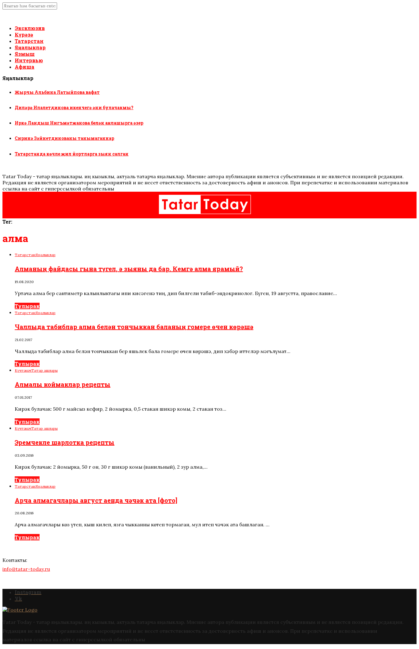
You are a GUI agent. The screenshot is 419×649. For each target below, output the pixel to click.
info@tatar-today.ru (26, 569)
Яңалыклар (30, 47)
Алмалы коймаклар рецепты (62, 384)
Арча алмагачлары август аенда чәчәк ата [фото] (96, 500)
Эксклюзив (30, 28)
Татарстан (29, 41)
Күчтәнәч (23, 370)
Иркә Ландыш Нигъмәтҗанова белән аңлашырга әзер (79, 123)
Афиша (24, 66)
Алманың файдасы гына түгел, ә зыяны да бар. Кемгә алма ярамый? (129, 269)
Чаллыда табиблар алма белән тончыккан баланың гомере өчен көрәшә (134, 327)
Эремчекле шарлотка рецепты (64, 442)
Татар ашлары (44, 370)
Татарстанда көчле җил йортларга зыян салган (72, 154)
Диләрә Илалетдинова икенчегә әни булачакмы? (74, 107)
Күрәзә (24, 34)
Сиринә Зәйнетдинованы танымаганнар (64, 138)
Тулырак (27, 306)
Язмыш (25, 54)
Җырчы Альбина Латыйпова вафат (57, 92)
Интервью (29, 60)
